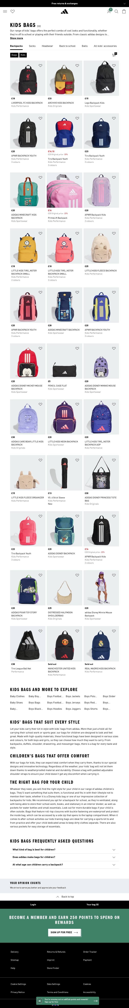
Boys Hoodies (54, 709)
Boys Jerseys (73, 703)
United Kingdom (69, 1004)
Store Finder (53, 968)
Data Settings (53, 984)
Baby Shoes (16, 703)
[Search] (116, 11)
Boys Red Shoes (89, 703)
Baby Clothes (17, 696)
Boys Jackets (73, 696)
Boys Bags (34, 703)
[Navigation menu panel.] (5, 11)
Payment (87, 960)
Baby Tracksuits (16, 709)
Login (33, 905)
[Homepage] (64, 12)
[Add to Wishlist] (40, 66)
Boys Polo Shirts (89, 696)
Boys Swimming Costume (109, 709)
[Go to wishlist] (12, 11)
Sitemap (15, 960)
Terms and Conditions (57, 992)
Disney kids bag (57, 796)
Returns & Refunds (56, 952)
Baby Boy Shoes (34, 696)
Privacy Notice (18, 992)
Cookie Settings (18, 984)
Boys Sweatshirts (109, 703)
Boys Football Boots (54, 703)
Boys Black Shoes (35, 709)
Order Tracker (90, 952)
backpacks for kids (20, 800)
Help (13, 968)
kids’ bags (60, 729)
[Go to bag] (124, 11)
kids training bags (59, 819)
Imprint (50, 960)
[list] (64, 46)
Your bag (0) (93, 905)
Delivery (14, 952)
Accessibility (89, 992)
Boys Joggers (73, 709)
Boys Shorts (91, 709)
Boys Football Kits (54, 696)
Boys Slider (109, 696)
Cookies (87, 984)
